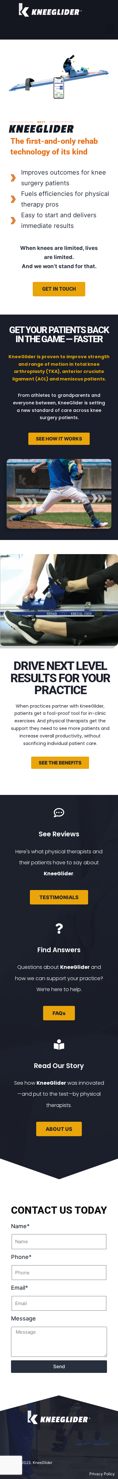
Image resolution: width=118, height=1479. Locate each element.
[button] (110, 28)
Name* (20, 1226)
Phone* (21, 1257)
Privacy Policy (102, 1473)
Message (23, 1318)
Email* (19, 1287)
